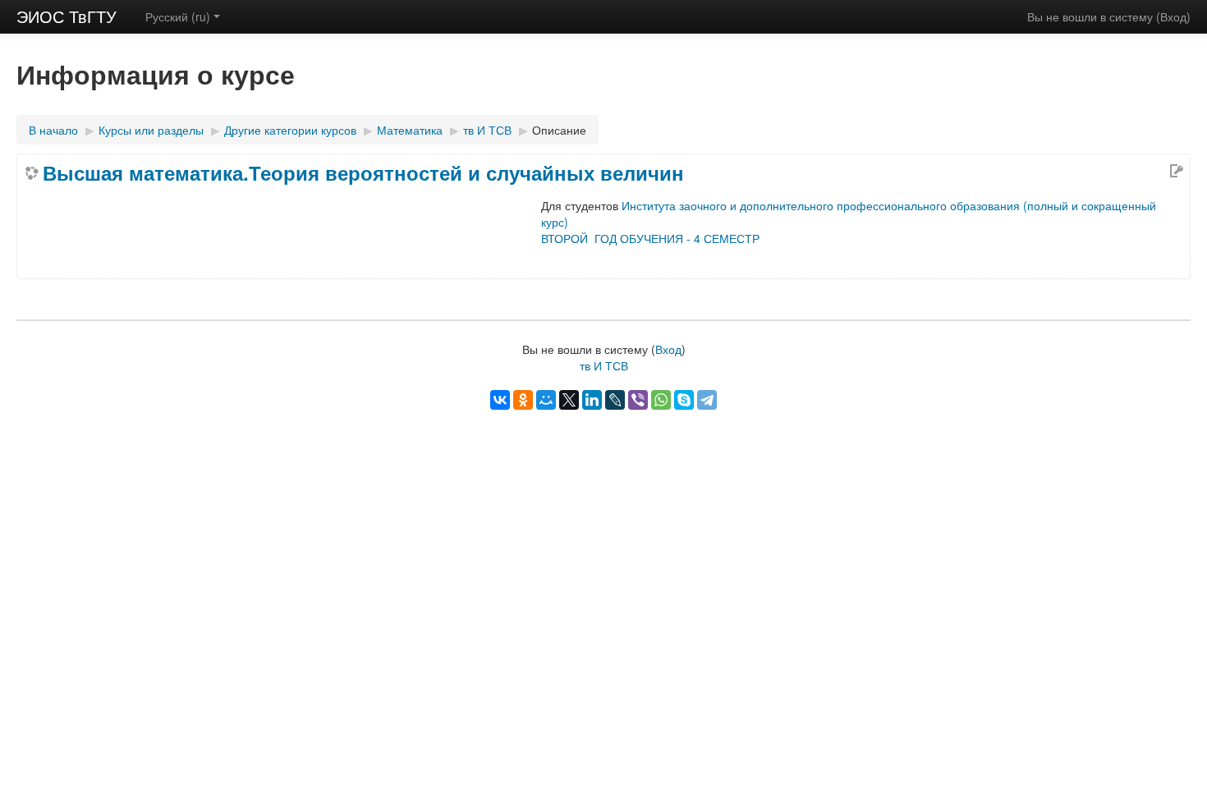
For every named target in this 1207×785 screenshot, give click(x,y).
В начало (53, 130)
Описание (559, 130)
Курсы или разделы (151, 130)
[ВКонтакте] (500, 400)
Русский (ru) (177, 16)
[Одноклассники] (523, 400)
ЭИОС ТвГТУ (66, 16)
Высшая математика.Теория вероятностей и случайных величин (363, 172)
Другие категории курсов (290, 130)
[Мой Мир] (546, 400)
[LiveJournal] (615, 400)
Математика (410, 130)
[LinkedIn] (592, 400)
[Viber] (638, 400)
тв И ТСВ (487, 130)
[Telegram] (707, 400)
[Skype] (684, 400)
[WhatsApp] (661, 400)
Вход (1173, 16)
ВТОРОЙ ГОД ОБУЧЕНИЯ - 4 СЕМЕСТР (650, 238)
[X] (569, 400)
